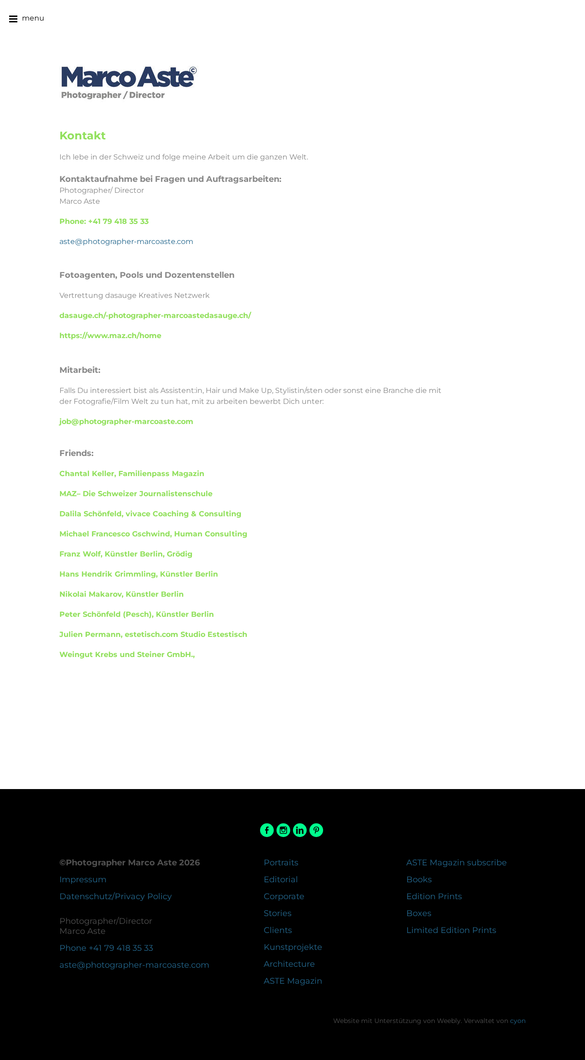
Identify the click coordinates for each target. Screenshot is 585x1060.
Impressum (82, 879)
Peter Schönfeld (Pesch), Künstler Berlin (136, 614)
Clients (278, 930)
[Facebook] (267, 830)
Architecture (289, 964)
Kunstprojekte (293, 947)
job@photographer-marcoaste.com (126, 421)
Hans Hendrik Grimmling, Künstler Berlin (138, 574)
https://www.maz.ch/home (110, 335)
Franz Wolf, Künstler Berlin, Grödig (125, 554)
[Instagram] (283, 830)
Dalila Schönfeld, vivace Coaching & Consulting (150, 513)
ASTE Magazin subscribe (456, 863)
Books (419, 879)
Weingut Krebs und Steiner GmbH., (127, 654)
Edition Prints (434, 896)
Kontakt (82, 135)
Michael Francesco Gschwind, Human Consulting (153, 534)
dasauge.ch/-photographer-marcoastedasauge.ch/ (155, 315)
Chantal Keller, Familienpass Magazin (131, 473)
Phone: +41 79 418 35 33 (104, 221)
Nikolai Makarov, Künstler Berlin (121, 594)
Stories (278, 913)
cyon (518, 1021)
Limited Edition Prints (451, 930)
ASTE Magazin (293, 981)
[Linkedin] (300, 830)
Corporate (284, 896)
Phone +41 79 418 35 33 (106, 948)
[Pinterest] (316, 830)
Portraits (281, 863)
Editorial (281, 879)
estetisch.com (153, 634)
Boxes (418, 913)
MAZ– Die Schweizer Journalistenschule (136, 493)
